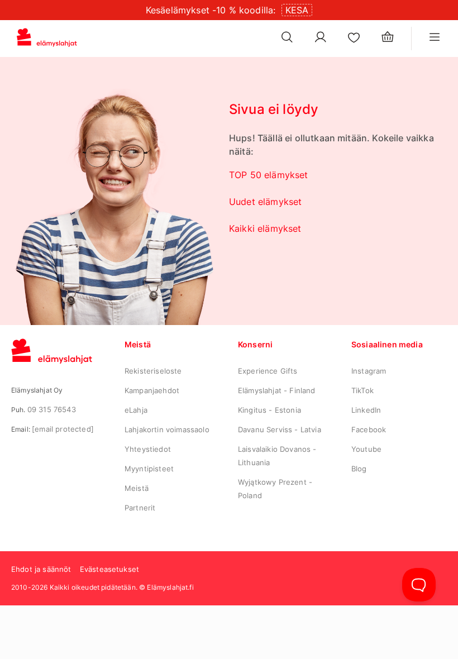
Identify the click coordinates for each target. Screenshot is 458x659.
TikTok (362, 390)
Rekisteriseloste (153, 370)
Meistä (137, 488)
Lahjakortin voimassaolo (167, 429)
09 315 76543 (51, 409)
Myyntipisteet (149, 468)
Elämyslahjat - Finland (277, 390)
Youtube (366, 449)
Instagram (368, 370)
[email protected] (63, 428)
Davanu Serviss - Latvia (279, 429)
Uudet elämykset (265, 201)
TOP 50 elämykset (268, 174)
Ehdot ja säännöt (41, 569)
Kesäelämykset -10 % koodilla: (211, 10)
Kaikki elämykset (265, 228)
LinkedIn (366, 409)
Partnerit (140, 507)
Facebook (368, 429)
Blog (359, 468)
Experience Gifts (268, 370)
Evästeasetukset (109, 569)
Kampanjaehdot (152, 390)
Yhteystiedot (148, 449)
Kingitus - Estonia (269, 409)
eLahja (136, 409)
